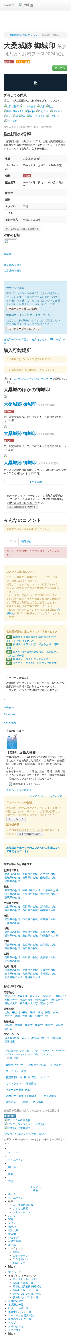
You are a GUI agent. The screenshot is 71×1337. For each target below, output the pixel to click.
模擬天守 (48, 996)
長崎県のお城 (48, 970)
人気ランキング (22, 1212)
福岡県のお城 (12, 970)
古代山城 (27, 1016)
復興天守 (61, 996)
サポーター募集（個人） (20, 1089)
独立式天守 (41, 999)
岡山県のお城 (12, 944)
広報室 (24, 1102)
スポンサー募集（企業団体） (22, 1095)
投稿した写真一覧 (23, 1282)
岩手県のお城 (48, 874)
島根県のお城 (12, 948)
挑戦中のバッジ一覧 (19, 1311)
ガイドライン (13, 1083)
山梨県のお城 (12, 906)
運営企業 (11, 1102)
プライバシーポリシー (18, 1071)
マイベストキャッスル (25, 1279)
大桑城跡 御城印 (20, 404)
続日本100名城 (30, 1037)
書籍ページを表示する (19, 789)
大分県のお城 (30, 973)
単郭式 (18, 1025)
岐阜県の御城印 (12, 265)
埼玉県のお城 (12, 894)
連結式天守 (11, 1003)
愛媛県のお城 (48, 957)
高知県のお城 (12, 961)
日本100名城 (12, 1037)
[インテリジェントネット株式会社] (25, 1123)
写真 (10, 1219)
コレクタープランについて (24, 328)
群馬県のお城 (12, 897)
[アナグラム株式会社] (17, 1119)
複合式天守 (56, 999)
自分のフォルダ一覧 (19, 1319)
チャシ (57, 1012)
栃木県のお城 (48, 894)
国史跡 (45, 1037)
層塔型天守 (26, 999)
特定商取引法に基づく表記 (21, 1077)
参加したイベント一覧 (25, 1297)
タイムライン (15, 1159)
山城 (7, 1012)
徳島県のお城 (12, 957)
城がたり (13, 1230)
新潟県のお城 (48, 906)
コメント (11, 541)
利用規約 (56, 1065)
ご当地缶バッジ (22, 1259)
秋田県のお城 (30, 877)
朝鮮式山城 (41, 1016)
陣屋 (47, 1012)
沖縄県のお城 (32, 977)
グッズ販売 (50, 1095)
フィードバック (16, 818)
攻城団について (15, 1065)
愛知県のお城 (12, 919)
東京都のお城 (12, 890)
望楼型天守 (11, 999)
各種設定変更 (15, 1301)
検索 (10, 1174)
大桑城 (7, 254)
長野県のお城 (30, 906)
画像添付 (26, 541)
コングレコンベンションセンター (33, 378)
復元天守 (35, 996)
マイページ (14, 1272)
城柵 (17, 1016)
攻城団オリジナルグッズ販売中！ (29, 659)
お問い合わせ (15, 1326)
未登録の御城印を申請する (22, 506)
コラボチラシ (20, 1255)
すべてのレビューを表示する (45, 796)
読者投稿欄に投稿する (30, 833)
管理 (10, 1181)
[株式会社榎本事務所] (17, 1127)
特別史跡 (57, 1037)
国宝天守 (10, 996)
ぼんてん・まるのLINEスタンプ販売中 (32, 663)
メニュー (9, 4)
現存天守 (22, 996)
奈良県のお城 (30, 935)
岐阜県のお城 (48, 919)
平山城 (16, 1012)
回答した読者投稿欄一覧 (27, 1286)
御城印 (16, 1252)
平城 (24, 1012)
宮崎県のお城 (48, 973)
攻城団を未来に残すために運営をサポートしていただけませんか (32, 638)
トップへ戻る (35, 1188)
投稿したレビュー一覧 (25, 1290)
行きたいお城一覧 (18, 1308)
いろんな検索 (20, 1208)
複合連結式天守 (29, 1003)
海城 (32, 1012)
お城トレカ (19, 1263)
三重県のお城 (12, 923)
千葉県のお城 (50, 890)
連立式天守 (46, 1003)
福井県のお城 (48, 910)
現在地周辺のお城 (23, 1205)
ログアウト (14, 1330)
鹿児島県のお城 (13, 977)
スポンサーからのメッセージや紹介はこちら (25, 1133)
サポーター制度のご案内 (23, 308)
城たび (12, 1226)
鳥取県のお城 (48, 944)
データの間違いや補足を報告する (22, 228)
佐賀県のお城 (30, 970)
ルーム (12, 1244)
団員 (16, 1058)
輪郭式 (39, 1025)
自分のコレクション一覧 (27, 1293)
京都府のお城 (48, 932)
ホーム (12, 1166)
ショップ (13, 1237)
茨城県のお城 (30, 894)
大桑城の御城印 (12, 270)
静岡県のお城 (30, 919)
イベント (13, 1223)
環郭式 (8, 1028)
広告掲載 (38, 1102)
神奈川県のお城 (31, 890)
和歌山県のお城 (49, 935)
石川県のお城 (30, 910)
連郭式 (8, 1025)
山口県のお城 (30, 948)
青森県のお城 (30, 874)
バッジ (12, 1215)
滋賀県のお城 (12, 935)
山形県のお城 (48, 877)
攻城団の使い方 (37, 1065)
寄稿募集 (31, 1083)
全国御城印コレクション (24, 35)
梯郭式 (29, 1025)
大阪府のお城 (12, 932)
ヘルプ (45, 1077)
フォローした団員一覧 (21, 1315)
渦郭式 (59, 1025)
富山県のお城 (12, 910)
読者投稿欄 (14, 1241)
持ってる (60, 68)
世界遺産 (10, 1041)
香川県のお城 (30, 957)
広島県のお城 (30, 944)
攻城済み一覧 (15, 1304)
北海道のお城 (12, 874)
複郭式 (49, 1025)
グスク (8, 1016)
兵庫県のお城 (30, 932)
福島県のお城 (12, 881)
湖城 (40, 1012)
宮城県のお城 (12, 877)
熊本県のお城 (12, 973)
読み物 (12, 1234)
